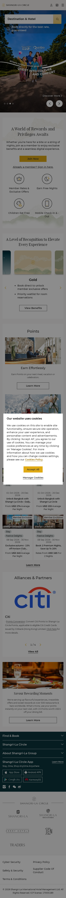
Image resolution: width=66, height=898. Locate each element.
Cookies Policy (34, 459)
